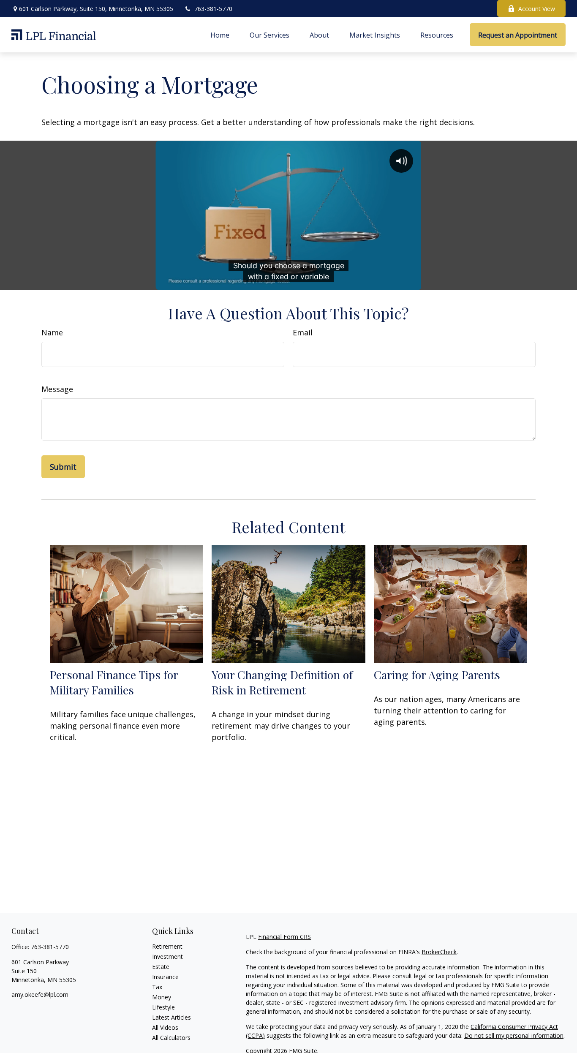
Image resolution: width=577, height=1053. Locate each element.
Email (303, 332)
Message (57, 389)
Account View (536, 9)
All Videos (165, 1027)
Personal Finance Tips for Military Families (114, 682)
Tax (157, 987)
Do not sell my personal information (513, 1035)
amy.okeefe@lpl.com (39, 994)
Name (52, 332)
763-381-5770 (213, 9)
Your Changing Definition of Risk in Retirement (282, 682)
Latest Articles (171, 1017)
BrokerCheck (439, 952)
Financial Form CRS (284, 937)
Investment (167, 956)
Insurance (165, 977)
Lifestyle (163, 1007)
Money (161, 997)
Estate (160, 967)
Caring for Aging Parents (437, 674)
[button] (220, 35)
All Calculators (171, 1038)
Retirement (167, 946)
